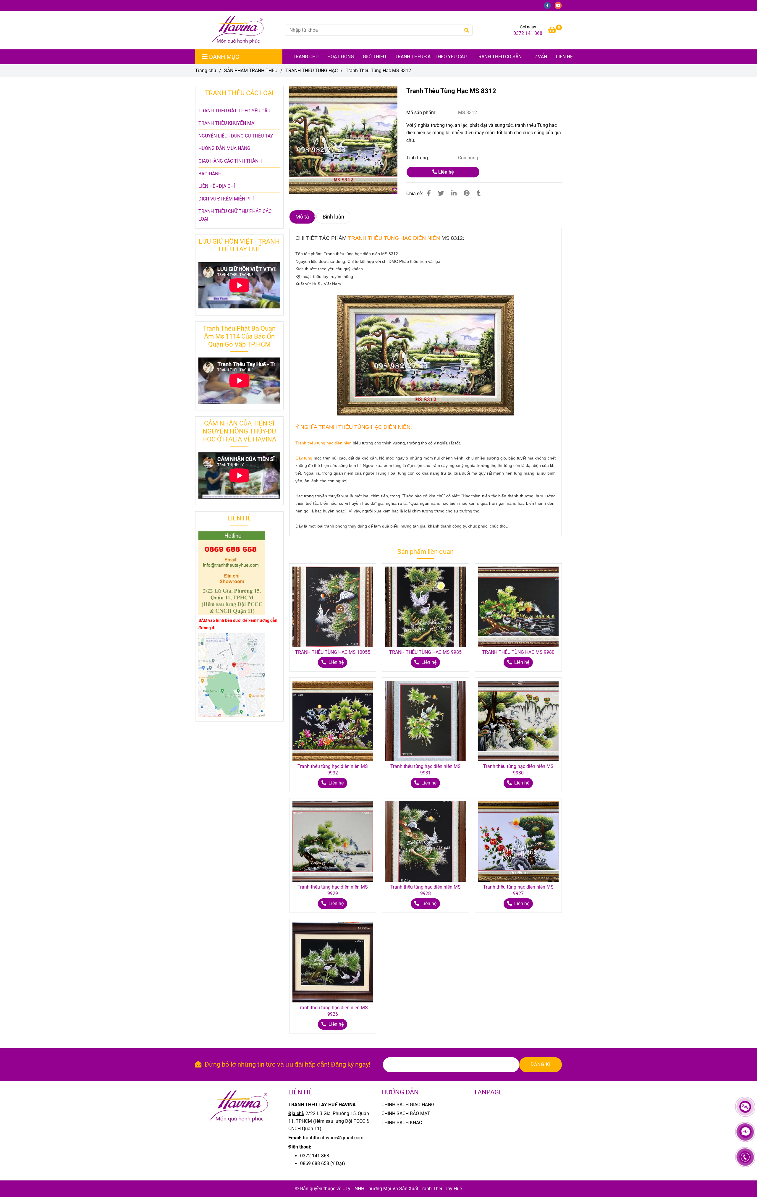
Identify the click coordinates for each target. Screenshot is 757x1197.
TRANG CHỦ (305, 56)
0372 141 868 (527, 33)
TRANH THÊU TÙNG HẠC (311, 70)
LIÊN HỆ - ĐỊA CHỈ (216, 186)
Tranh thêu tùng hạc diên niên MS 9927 (518, 890)
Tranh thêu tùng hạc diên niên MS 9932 (332, 770)
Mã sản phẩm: (422, 112)
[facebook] (549, 5)
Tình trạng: (418, 158)
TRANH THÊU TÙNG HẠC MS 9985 (425, 652)
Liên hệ (564, 56)
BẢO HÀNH (209, 174)
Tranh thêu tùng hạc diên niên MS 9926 (332, 1011)
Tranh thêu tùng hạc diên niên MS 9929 (332, 890)
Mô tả (302, 217)
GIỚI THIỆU (374, 56)
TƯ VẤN (538, 56)
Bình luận (333, 217)
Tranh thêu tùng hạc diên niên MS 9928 (425, 890)
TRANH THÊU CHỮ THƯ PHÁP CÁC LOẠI (234, 215)
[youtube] (560, 5)
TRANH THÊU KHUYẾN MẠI (226, 123)
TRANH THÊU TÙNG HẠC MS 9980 (518, 652)
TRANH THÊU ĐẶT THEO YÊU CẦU (431, 56)
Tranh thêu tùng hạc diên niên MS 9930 (518, 770)
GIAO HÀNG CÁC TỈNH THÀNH (230, 161)
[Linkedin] (454, 193)
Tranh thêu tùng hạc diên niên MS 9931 (425, 770)
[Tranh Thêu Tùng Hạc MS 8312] (237, 30)
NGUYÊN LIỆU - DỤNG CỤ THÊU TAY (235, 136)
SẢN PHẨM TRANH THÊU (250, 70)
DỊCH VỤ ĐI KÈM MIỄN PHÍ (226, 199)
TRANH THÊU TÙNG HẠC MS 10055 (332, 652)
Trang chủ (205, 70)
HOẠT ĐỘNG (340, 56)
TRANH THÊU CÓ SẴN (498, 56)
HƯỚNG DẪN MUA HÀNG (224, 148)
